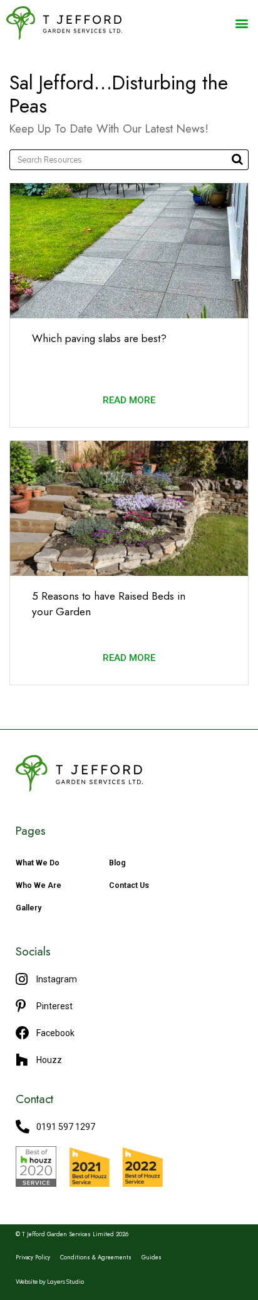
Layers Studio (65, 1281)
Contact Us (129, 885)
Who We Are (38, 885)
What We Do (37, 862)
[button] (241, 23)
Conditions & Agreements (96, 1257)
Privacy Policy (33, 1257)
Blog (117, 862)
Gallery (28, 907)
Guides (152, 1257)
